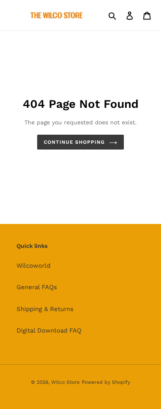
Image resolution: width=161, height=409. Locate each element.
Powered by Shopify (106, 382)
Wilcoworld (33, 265)
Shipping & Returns (45, 309)
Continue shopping (74, 142)
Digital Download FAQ (49, 330)
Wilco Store (65, 382)
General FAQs (37, 287)
